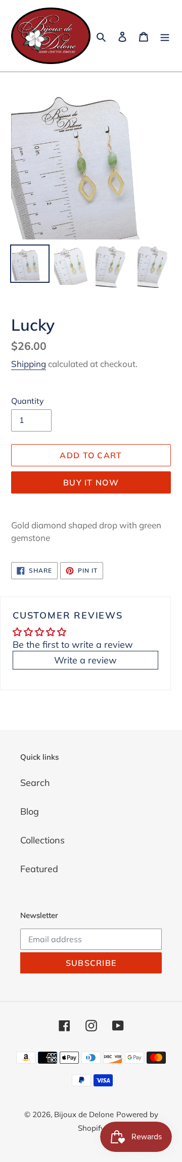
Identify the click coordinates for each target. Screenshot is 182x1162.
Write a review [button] (85, 660)
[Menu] (164, 36)
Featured (39, 869)
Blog (29, 811)
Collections (42, 840)
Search (35, 782)
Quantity (27, 401)
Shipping (28, 363)
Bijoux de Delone (84, 1114)
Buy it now (91, 482)
